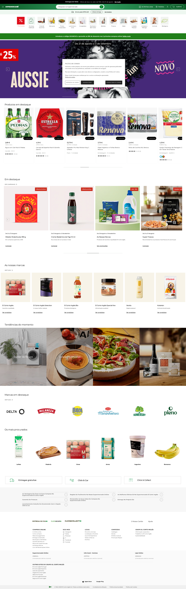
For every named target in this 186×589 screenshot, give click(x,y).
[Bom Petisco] (77, 411)
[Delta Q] (15, 411)
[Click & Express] (40, 521)
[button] (45, 494)
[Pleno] (170, 411)
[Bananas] (167, 447)
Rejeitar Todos (87, 82)
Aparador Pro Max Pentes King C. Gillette (47, 148)
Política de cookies (70, 77)
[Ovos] (78, 447)
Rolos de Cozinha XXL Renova (108, 147)
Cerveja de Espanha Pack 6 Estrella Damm (17, 148)
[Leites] (19, 447)
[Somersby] (139, 411)
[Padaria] (48, 447)
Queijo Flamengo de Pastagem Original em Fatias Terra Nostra (142, 148)
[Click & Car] (56, 521)
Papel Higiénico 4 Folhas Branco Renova (78, 148)
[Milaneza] (46, 411)
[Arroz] (108, 447)
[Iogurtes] (137, 447)
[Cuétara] (108, 411)
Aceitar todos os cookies (113, 82)
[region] (93, 73)
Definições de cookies (72, 82)
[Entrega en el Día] (73, 521)
